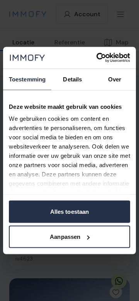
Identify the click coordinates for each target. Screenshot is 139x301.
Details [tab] (72, 79)
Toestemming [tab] (27, 79)
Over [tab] (114, 79)
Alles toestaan (69, 211)
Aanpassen (65, 236)
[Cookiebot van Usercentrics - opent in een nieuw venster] (98, 58)
